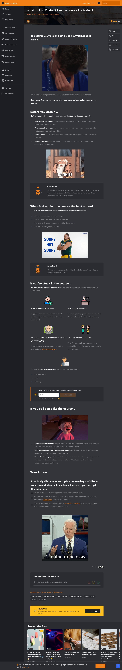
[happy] (98, 582)
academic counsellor (72, 503)
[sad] (89, 582)
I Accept (100, 666)
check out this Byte (49, 349)
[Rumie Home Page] (3, 3)
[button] (118, 666)
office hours (47, 499)
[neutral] (93, 582)
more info (26, 667)
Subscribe (68, 395)
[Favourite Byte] (42, 648)
